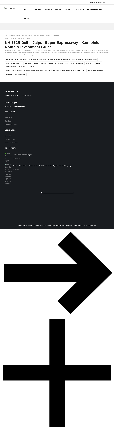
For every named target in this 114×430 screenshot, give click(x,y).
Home (26, 9)
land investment (11, 67)
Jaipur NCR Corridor (77, 63)
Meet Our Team (11, 124)
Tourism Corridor (20, 74)
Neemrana (22, 67)
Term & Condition (12, 142)
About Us (8, 118)
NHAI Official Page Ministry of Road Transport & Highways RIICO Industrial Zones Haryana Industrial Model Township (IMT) (45, 70)
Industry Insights (10, 38)
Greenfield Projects (46, 63)
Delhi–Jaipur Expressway (14, 63)
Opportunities (36, 9)
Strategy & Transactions (53, 9)
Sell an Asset (79, 9)
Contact (26, 18)
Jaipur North (90, 63)
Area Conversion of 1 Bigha (23, 155)
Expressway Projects (31, 63)
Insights (67, 9)
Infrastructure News (61, 63)
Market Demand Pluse (94, 9)
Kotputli (98, 63)
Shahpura (9, 74)
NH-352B (31, 67)
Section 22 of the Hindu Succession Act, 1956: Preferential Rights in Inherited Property (42, 166)
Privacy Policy (10, 139)
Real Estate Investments (95, 70)
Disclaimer (9, 136)
